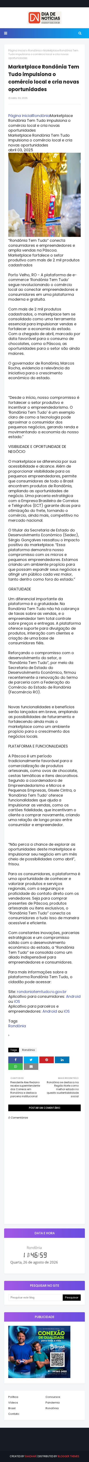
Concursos (53, 1397)
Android (73, 996)
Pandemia (53, 1403)
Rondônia (34, 50)
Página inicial (17, 50)
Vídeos (13, 1403)
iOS (17, 1001)
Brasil (12, 1408)
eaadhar (30, 1456)
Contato (13, 1414)
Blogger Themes (68, 1456)
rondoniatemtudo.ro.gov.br (42, 991)
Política (13, 1397)
